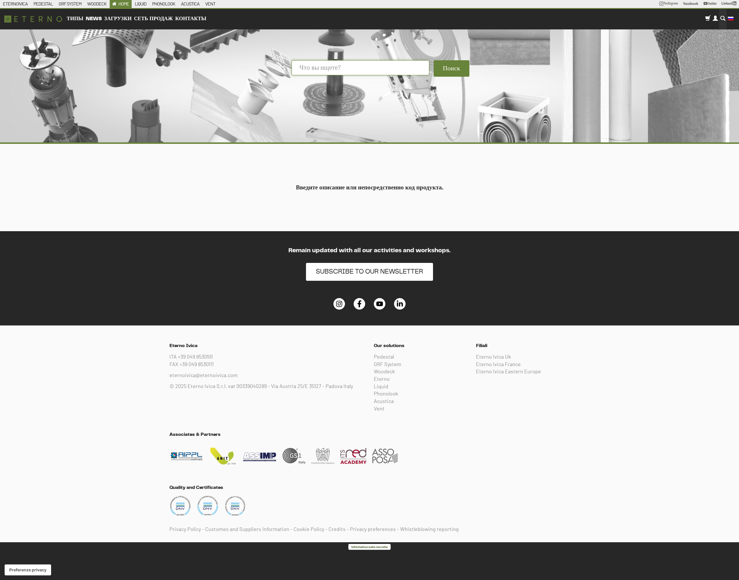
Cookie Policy (309, 529)
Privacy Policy (185, 529)
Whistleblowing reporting (429, 529)
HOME (123, 4)
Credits (337, 529)
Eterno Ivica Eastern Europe (508, 371)
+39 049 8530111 (197, 364)
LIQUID (140, 4)
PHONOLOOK (163, 4)
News (94, 18)
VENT (210, 4)
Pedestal (384, 357)
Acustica (384, 401)
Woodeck (384, 371)
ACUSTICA (190, 4)
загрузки (118, 18)
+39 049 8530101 (195, 357)
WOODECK (97, 4)
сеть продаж (153, 18)
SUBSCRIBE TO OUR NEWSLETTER (369, 271)
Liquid (381, 386)
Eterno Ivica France (498, 364)
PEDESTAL (43, 4)
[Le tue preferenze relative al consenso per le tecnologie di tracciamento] (28, 569)
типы (75, 18)
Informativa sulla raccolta (369, 547)
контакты (190, 18)
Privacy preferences (373, 529)
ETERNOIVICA (15, 4)
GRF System (387, 364)
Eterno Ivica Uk (493, 357)
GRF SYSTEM (70, 4)
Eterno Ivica (33, 19)
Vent (379, 409)
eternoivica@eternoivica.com (203, 375)
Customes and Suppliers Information (247, 529)
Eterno (382, 379)
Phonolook (386, 394)
